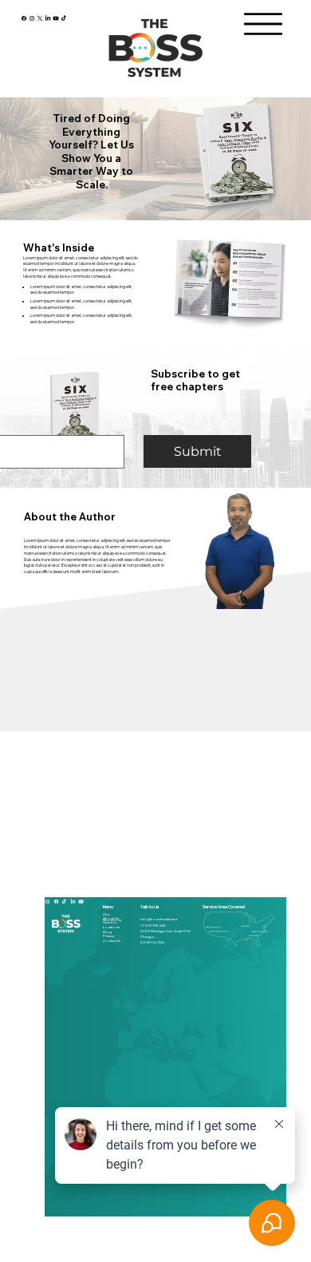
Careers (109, 922)
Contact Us (111, 941)
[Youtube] (56, 17)
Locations (111, 927)
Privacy (108, 936)
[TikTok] (64, 17)
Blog (107, 932)
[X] (40, 17)
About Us (111, 918)
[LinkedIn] (48, 17)
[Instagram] (32, 17)
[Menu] (263, 24)
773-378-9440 (153, 926)
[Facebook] (24, 17)
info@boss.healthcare (159, 919)
